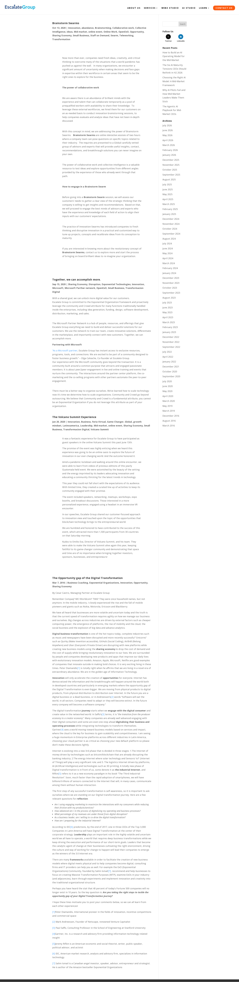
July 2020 (167, 381)
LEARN (203, 8)
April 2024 (167, 258)
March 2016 (168, 425)
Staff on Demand (99, 35)
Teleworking (126, 35)
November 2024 (170, 223)
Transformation (61, 39)
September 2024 (171, 233)
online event (95, 31)
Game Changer (115, 421)
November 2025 (170, 164)
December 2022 (170, 336)
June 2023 (167, 307)
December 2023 (170, 277)
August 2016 (169, 420)
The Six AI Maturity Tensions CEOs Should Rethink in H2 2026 (174, 69)
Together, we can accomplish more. (76, 279)
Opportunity (137, 31)
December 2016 (170, 415)
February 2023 (170, 327)
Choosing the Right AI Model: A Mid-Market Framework (174, 81)
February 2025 (170, 209)
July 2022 (167, 351)
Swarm (114, 35)
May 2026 (167, 135)
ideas (70, 31)
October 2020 (169, 371)
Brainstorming (103, 27)
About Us (134, 8)
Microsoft (57, 287)
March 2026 (168, 145)
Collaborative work (123, 27)
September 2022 (171, 346)
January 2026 (169, 154)
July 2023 (167, 302)
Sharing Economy (62, 35)
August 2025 (169, 179)
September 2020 (171, 376)
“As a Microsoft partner (64, 350)
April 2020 (167, 396)
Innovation (74, 27)
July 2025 (167, 184)
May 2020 (167, 391)
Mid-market (80, 31)
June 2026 (167, 130)
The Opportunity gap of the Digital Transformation (87, 578)
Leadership (86, 425)
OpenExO (124, 31)
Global (128, 421)
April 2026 (167, 140)
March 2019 (168, 410)
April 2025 (167, 199)
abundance (88, 27)
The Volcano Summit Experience (74, 417)
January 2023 (169, 332)
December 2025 (170, 159)
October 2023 (169, 287)
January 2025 (169, 214)
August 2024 (169, 238)
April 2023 (167, 317)
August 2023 (169, 297)
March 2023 (168, 322)
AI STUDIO (189, 8)
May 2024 (167, 253)
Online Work (110, 31)
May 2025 (167, 194)
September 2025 (171, 174)
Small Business (81, 35)
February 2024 (170, 268)
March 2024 (168, 263)
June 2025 (167, 189)
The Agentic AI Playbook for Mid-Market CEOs (171, 110)
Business (86, 421)
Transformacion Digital (76, 429)
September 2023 (171, 292)
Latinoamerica (71, 425)
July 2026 (167, 125)
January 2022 (169, 361)
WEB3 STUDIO (170, 8)
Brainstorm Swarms (65, 23)
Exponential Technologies (116, 284)
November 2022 (170, 341)
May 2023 (167, 312)
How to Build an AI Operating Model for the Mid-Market (173, 56)
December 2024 (170, 218)
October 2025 (169, 169)
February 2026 (170, 150)
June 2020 (167, 386)
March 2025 (168, 204)
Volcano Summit (100, 429)
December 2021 (170, 366)
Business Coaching (77, 582)
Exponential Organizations (104, 582)
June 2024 (167, 248)
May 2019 (167, 405)
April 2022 (167, 356)
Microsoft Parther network (80, 287)
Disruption (94, 284)
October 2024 (169, 228)
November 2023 (170, 282)
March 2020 (168, 400)
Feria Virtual (99, 421)
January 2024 (169, 273)
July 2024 (167, 243)
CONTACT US (224, 8)
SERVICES (150, 8)
